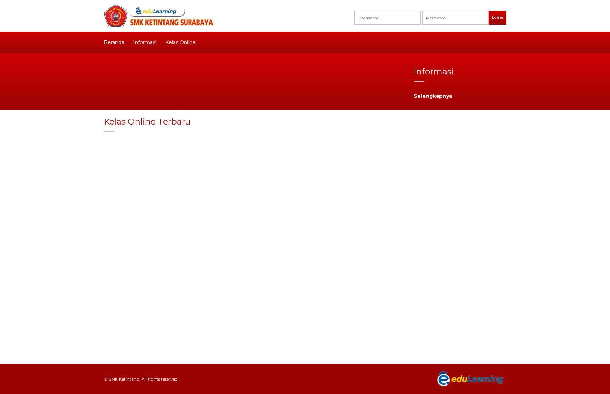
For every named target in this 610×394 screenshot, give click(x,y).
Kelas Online (180, 42)
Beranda (114, 42)
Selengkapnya (433, 96)
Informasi (144, 42)
